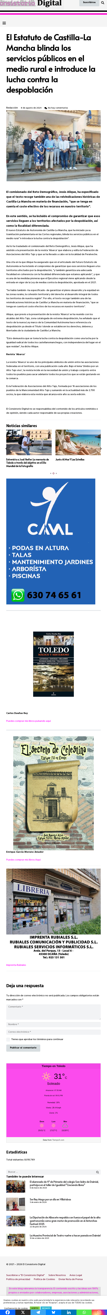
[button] (102, 2)
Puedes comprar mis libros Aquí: (23, 860)
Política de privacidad (18, 1279)
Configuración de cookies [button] (16, 1308)
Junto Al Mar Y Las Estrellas (20, 459)
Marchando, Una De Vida (68, 459)
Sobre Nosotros (57, 1275)
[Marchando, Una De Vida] (78, 442)
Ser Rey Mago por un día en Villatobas (50, 1199)
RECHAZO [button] (46, 1308)
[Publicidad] (53, 541)
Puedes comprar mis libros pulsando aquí (28, 721)
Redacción (12, 108)
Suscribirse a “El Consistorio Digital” (25, 1275)
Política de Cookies (44, 1279)
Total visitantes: (15, 1160)
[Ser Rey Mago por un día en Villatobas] (15, 1204)
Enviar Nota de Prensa (71, 1279)
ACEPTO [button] (34, 1308)
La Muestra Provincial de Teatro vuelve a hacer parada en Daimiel (65, 1235)
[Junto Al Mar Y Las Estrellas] (29, 442)
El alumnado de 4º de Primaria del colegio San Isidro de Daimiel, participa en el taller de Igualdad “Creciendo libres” (64, 1183)
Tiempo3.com (58, 1140)
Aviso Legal (76, 1275)
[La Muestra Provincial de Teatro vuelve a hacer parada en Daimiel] (15, 1240)
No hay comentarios (58, 108)
